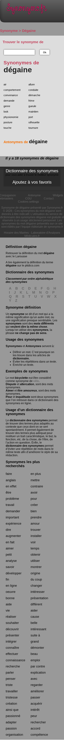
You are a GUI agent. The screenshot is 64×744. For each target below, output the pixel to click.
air (5, 84)
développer (14, 573)
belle (34, 623)
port (30, 117)
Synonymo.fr (34, 10)
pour (34, 498)
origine (35, 573)
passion (11, 728)
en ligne (11, 585)
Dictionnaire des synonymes (32, 172)
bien (34, 511)
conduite (33, 89)
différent (36, 604)
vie (8, 610)
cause (35, 616)
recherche (13, 666)
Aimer (10, 390)
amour (35, 523)
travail (10, 505)
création (11, 703)
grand (35, 641)
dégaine (48, 253)
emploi (35, 660)
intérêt (35, 710)
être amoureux (27, 390)
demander (13, 511)
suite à (35, 635)
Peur (9, 396)
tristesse (12, 697)
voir (33, 542)
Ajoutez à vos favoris (32, 182)
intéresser (38, 592)
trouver (36, 530)
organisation (14, 734)
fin (7, 579)
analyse (11, 561)
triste (9, 685)
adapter (11, 722)
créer (34, 505)
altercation (27, 384)
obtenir (35, 554)
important (12, 517)
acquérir (36, 703)
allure (31, 84)
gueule (32, 106)
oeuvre (10, 592)
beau (34, 654)
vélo (36, 380)
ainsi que (12, 710)
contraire (37, 486)
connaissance (15, 660)
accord (35, 728)
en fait (10, 542)
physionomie (11, 117)
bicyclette (21, 377)
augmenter (13, 536)
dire (8, 530)
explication (38, 672)
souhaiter (12, 623)
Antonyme (34, 195)
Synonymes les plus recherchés (23, 464)
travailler (12, 691)
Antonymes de (25, 142)
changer (36, 585)
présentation (39, 598)
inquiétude (23, 396)
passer (35, 697)
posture (8, 122)
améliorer (37, 691)
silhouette (33, 122)
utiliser (35, 561)
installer (36, 536)
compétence (39, 734)
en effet (11, 486)
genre (7, 106)
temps (35, 548)
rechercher (38, 722)
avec (34, 679)
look (6, 111)
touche (7, 127)
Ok (44, 52)
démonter (37, 647)
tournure (33, 127)
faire (9, 474)
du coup (36, 579)
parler (10, 672)
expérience (13, 523)
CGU (28, 198)
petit (9, 554)
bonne (10, 598)
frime (31, 100)
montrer (36, 567)
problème (12, 498)
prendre (36, 517)
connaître (12, 647)
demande (9, 100)
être (8, 492)
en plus (36, 474)
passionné (13, 716)
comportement (12, 89)
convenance (11, 95)
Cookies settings (28, 201)
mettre (35, 480)
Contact (49, 198)
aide (9, 604)
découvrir (12, 629)
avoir (34, 492)
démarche (34, 95)
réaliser (11, 616)
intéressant (38, 629)
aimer (10, 548)
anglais (11, 480)
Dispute (11, 384)
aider (34, 610)
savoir (10, 567)
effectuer (12, 654)
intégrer (11, 641)
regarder (37, 685)
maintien (33, 111)
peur (34, 716)
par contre (38, 666)
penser (10, 679)
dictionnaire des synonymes (29, 420)
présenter (12, 635)
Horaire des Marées (16, 232)
